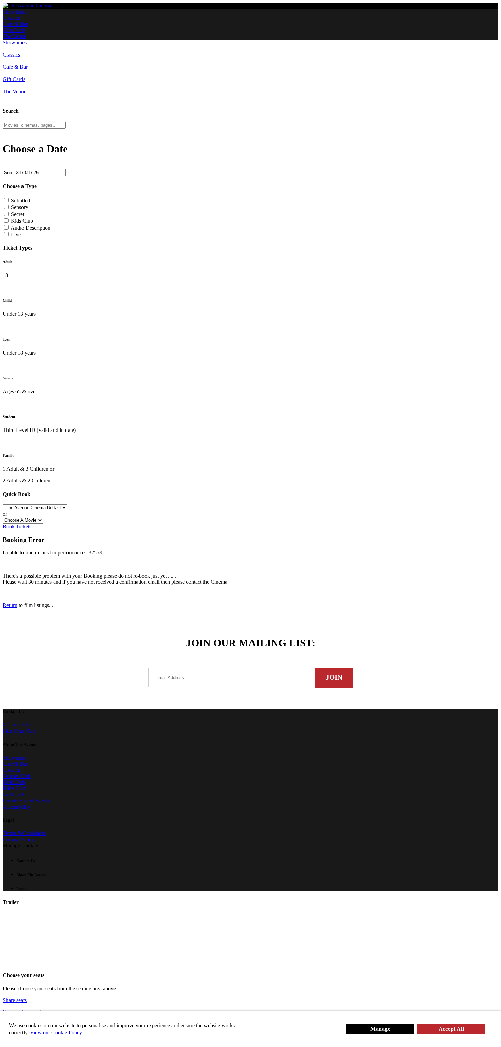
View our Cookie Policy (56, 1032)
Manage (380, 1029)
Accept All (451, 1029)
